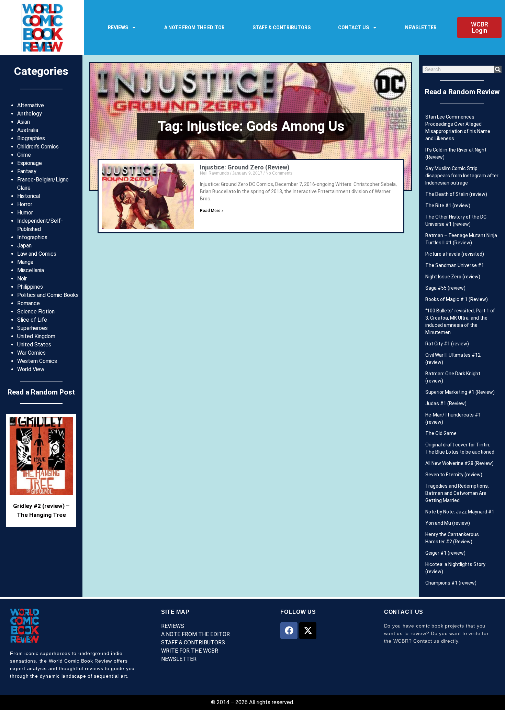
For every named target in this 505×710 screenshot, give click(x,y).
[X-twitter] (307, 630)
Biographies (31, 138)
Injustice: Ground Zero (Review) (245, 167)
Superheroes (32, 328)
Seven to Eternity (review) (453, 474)
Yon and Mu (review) (447, 523)
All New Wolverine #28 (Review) (459, 463)
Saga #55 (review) (445, 288)
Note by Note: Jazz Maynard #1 (459, 511)
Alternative (30, 105)
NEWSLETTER (421, 27)
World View (30, 369)
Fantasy (26, 171)
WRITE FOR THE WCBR (189, 650)
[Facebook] (289, 630)
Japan (24, 245)
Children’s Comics (38, 146)
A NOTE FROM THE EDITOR (194, 27)
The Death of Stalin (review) (456, 194)
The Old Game (441, 433)
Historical (28, 196)
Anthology (29, 113)
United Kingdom (36, 336)
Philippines (30, 287)
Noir (22, 278)
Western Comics (37, 361)
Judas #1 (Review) (446, 403)
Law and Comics (36, 254)
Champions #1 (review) (450, 583)
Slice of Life (32, 320)
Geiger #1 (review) (445, 553)
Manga (25, 262)
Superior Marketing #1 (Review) (460, 392)
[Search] (498, 69)
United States (34, 344)
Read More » (212, 210)
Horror (24, 204)
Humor (25, 212)
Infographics (32, 237)
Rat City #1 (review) (447, 343)
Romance (28, 303)
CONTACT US (353, 27)
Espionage (29, 163)
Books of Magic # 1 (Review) (456, 299)
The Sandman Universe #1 (454, 265)
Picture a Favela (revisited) (454, 254)
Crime (24, 155)
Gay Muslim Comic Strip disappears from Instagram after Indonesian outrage (461, 176)
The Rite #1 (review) (447, 205)
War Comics (31, 353)
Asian (23, 122)
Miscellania (30, 270)
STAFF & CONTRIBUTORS (281, 27)
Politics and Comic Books (48, 295)
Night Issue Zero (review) (452, 276)
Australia (27, 130)
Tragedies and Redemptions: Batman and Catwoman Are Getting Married (457, 493)
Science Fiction (36, 311)
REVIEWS (118, 27)
